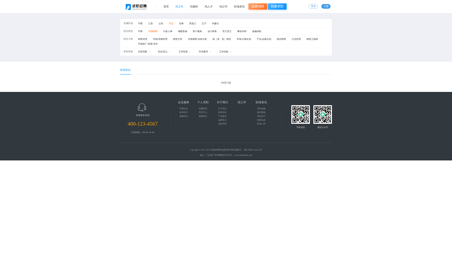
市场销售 (152, 31)
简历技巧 (261, 116)
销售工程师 (312, 39)
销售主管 (177, 39)
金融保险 (256, 31)
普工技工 (227, 31)
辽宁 (204, 23)
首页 (166, 6)
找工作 (179, 6)
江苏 (150, 23)
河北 (171, 23)
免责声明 (222, 124)
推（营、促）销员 (222, 39)
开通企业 (183, 108)
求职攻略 (261, 108)
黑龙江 (192, 23)
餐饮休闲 (241, 31)
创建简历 (203, 108)
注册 (326, 6)
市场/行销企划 (244, 39)
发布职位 (183, 112)
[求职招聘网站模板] (137, 8)
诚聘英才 (222, 120)
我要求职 (277, 6)
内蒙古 (215, 23)
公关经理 (296, 39)
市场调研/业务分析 (197, 39)
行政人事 (167, 31)
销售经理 (142, 39)
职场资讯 (239, 6)
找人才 (209, 6)
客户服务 (197, 31)
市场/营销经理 (160, 39)
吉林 (181, 23)
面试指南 (261, 112)
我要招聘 (257, 6)
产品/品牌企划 (264, 39)
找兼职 (194, 6)
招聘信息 (261, 120)
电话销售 (281, 39)
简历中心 (203, 112)
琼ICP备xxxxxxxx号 (253, 150)
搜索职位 (183, 116)
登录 (313, 6)
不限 (140, 23)
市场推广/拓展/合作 (148, 43)
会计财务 (212, 31)
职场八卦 (261, 124)
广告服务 (222, 116)
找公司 (223, 6)
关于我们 (222, 108)
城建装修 (182, 31)
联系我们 (222, 112)
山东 (161, 23)
